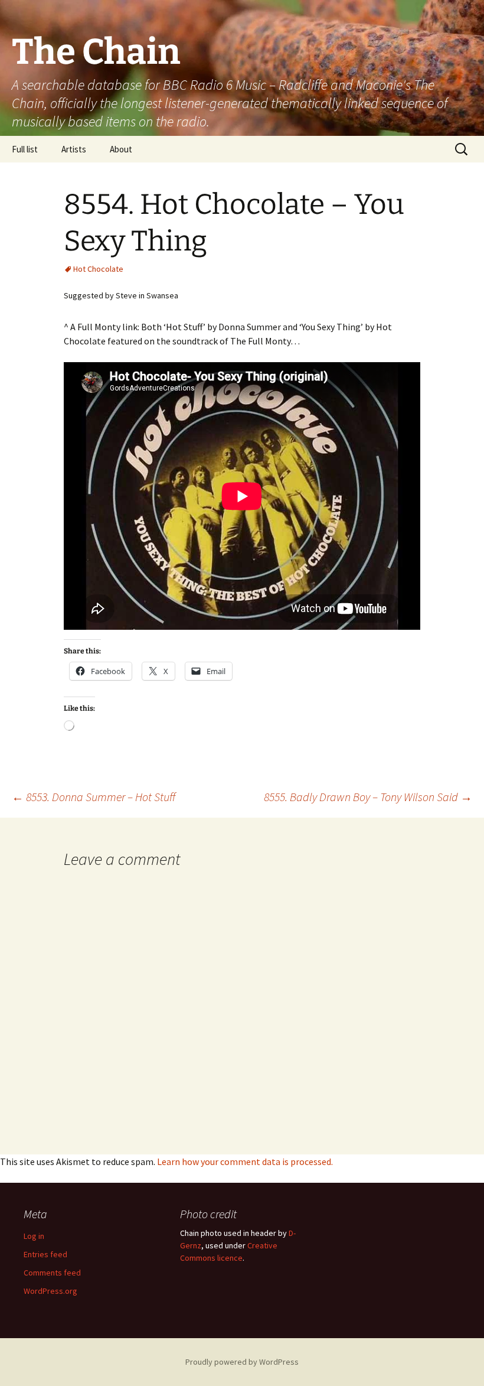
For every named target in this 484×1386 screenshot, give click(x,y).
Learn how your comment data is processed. (245, 1161)
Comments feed (52, 1272)
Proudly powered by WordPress (242, 1361)
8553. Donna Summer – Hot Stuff (93, 796)
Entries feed (45, 1254)
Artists (73, 149)
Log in (34, 1236)
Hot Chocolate (98, 268)
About (121, 149)
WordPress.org (50, 1291)
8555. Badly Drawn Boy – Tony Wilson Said (368, 796)
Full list (25, 149)
